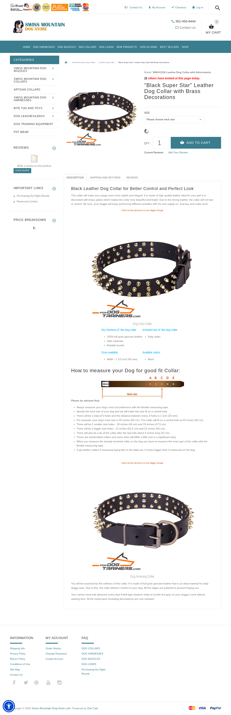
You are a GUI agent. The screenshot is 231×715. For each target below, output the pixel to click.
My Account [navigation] (158, 7)
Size (147, 112)
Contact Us (188, 27)
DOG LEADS (89, 664)
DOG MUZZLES (91, 658)
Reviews (132, 177)
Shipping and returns (105, 177)
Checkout (180, 7)
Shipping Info (17, 648)
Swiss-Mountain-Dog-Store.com (51, 708)
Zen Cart (92, 708)
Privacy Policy (18, 653)
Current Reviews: (154, 152)
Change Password (56, 653)
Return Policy (17, 658)
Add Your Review (178, 152)
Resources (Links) (27, 201)
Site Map (15, 669)
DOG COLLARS (91, 648)
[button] (216, 8)
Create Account (54, 658)
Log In (199, 7)
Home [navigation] (66, 62)
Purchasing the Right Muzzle (33, 195)
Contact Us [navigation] (136, 7)
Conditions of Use (20, 664)
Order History (53, 648)
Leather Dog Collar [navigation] (106, 62)
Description (75, 177)
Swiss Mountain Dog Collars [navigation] (83, 62)
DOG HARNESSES (92, 653)
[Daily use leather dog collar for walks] (142, 266)
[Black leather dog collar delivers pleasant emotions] (142, 518)
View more (22, 170)
